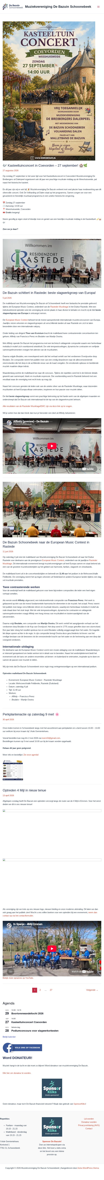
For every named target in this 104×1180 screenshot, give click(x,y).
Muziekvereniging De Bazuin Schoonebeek (58, 6)
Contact (88, 1128)
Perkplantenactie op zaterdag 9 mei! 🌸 (31, 714)
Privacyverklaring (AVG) (89, 1125)
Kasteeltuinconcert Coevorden (29, 1022)
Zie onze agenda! (31, 755)
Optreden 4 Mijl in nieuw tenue (24, 790)
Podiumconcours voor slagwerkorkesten (34, 1030)
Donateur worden (89, 1122)
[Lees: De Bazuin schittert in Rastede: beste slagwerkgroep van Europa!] (52, 263)
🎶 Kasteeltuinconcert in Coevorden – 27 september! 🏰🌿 (45, 165)
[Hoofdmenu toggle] (98, 7)
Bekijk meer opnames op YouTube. (18, 978)
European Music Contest (17, 320)
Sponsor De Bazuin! (51, 1141)
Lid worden (89, 1119)
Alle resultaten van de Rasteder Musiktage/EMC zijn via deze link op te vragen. (37, 406)
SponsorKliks (79, 1104)
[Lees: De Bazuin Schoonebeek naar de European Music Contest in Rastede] (52, 509)
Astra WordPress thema (88, 1168)
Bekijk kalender (9, 1036)
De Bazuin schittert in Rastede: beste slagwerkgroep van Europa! (49, 293)
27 (51, 990)
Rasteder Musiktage (59, 307)
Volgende (92, 990)
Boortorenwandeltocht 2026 (27, 1013)
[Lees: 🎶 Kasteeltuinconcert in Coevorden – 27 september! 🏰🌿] (49, 91)
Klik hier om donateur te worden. (17, 1073)
